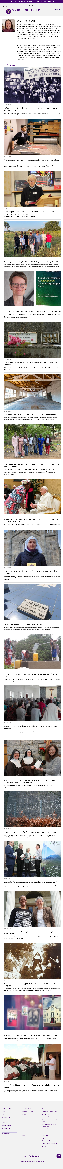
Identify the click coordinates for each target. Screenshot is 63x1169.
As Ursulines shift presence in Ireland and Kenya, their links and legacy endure (31, 1086)
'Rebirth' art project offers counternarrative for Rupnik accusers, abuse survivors (31, 161)
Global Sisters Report (58, 1156)
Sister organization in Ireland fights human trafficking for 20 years (30, 212)
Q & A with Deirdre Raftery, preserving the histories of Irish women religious (29, 985)
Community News (47, 1140)
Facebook (36, 1156)
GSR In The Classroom (27, 1111)
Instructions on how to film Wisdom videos (49, 1125)
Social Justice (6, 1128)
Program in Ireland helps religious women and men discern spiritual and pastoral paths (32, 933)
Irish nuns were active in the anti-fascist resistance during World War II (31, 415)
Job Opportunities (47, 1129)
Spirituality (6, 1131)
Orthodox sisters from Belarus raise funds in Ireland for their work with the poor (31, 572)
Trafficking (6, 1134)
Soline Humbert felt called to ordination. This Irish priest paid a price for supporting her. (32, 109)
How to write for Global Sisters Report (50, 1120)
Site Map (42, 1161)
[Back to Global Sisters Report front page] (25, 11)
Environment (6, 1117)
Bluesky (30, 1156)
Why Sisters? (45, 1117)
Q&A (3, 1114)
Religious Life (6, 1125)
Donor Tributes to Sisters (28, 1138)
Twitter (33, 1156)
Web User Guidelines (35, 1161)
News (3, 1111)
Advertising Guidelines (26, 1161)
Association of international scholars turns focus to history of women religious (31, 727)
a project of (31, 1)
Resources (24, 1117)
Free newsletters (57, 9)
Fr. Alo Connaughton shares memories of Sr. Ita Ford (24, 625)
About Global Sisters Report (49, 1111)
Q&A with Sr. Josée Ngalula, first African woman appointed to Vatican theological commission (31, 520)
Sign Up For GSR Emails (48, 1138)
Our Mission (45, 1114)
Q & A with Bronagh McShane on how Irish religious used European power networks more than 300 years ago (30, 781)
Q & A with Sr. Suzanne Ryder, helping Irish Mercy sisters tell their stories (32, 1035)
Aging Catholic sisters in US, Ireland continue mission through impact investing (31, 675)
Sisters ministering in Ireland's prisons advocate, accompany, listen (30, 832)
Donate (59, 10)
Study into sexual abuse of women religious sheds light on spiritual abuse (32, 311)
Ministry (5, 1122)
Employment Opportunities (49, 1143)
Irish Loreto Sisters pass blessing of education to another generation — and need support (31, 465)
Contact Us (45, 1135)
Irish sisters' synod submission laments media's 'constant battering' (30, 882)
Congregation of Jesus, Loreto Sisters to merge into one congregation (31, 262)
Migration (5, 1120)
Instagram (39, 1156)
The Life (23, 1114)
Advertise (44, 1146)
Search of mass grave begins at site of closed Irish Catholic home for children (30, 364)
